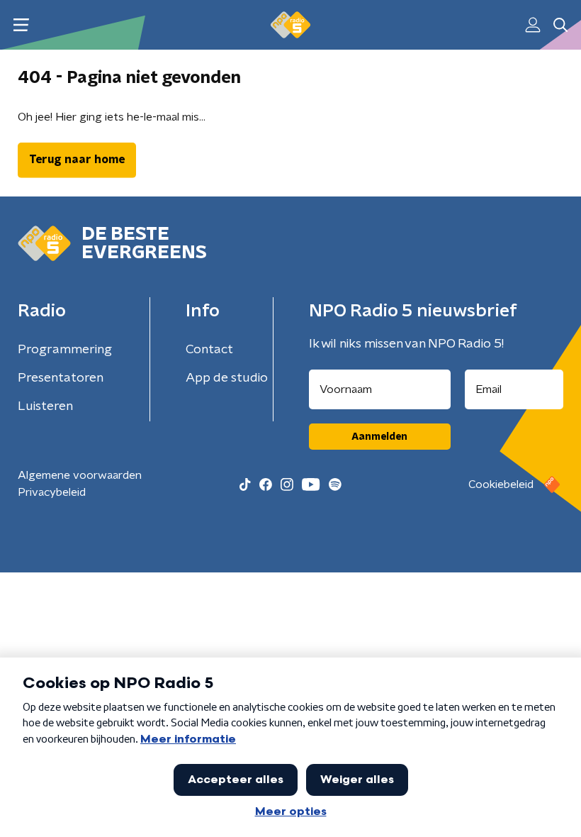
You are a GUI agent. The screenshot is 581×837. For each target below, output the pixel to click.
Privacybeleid (52, 492)
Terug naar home (77, 159)
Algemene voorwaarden (80, 475)
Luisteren (45, 406)
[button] (21, 25)
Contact (209, 349)
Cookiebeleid (501, 484)
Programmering (65, 349)
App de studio (227, 378)
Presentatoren (60, 378)
